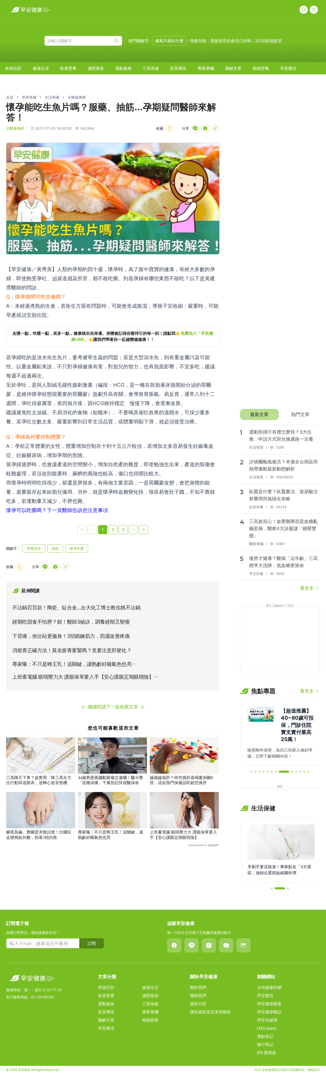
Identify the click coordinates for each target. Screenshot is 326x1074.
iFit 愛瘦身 (266, 1052)
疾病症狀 (13, 68)
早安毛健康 (267, 1020)
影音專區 (178, 68)
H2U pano (267, 1028)
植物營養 (261, 68)
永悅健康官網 (269, 987)
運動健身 (123, 68)
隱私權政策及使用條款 (210, 1011)
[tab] (259, 414)
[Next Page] (133, 529)
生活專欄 (52, 97)
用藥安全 (34, 548)
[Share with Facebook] (205, 128)
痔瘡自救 (198, 40)
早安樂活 (288, 68)
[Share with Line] (195, 128)
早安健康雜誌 (269, 1011)
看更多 (307, 588)
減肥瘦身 (96, 68)
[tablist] (280, 414)
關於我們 (198, 987)
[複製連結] (215, 128)
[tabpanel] (280, 508)
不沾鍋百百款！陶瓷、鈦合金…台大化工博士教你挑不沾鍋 (76, 608)
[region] (112, 336)
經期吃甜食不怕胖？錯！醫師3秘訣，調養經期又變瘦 (71, 622)
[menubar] (151, 68)
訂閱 (92, 943)
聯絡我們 (198, 995)
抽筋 (55, 548)
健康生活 (41, 68)
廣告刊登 (198, 1003)
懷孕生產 (77, 548)
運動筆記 (265, 1036)
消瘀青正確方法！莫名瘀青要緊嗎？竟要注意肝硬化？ (71, 650)
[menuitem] (13, 68)
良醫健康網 (77, 97)
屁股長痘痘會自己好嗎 (230, 40)
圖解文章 (233, 68)
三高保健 (151, 68)
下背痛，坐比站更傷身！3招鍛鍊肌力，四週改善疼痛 (71, 636)
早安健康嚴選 (269, 1003)
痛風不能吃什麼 (169, 40)
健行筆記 (265, 1044)
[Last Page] (143, 529)
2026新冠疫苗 (268, 40)
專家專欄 (206, 68)
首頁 (9, 97)
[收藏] (169, 128)
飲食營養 (68, 68)
